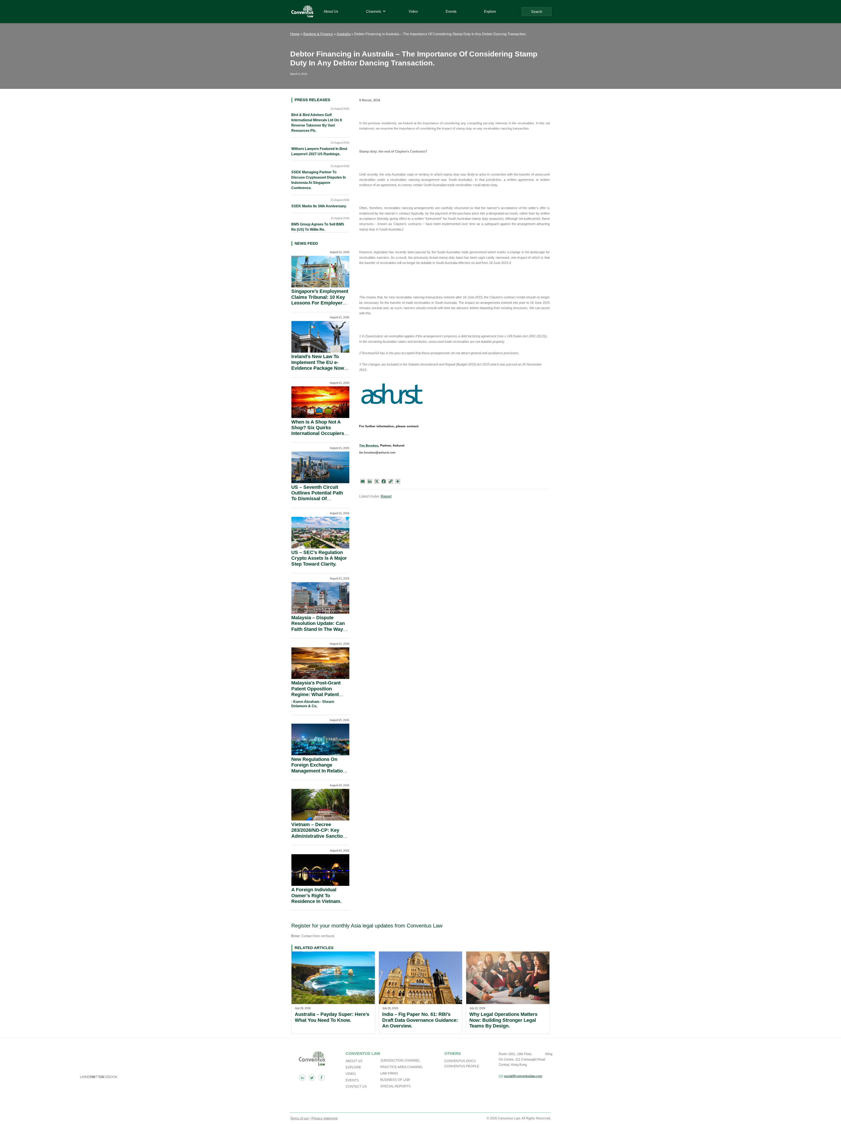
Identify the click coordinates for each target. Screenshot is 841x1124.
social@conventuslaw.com (523, 1076)
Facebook (321, 1077)
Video (351, 1074)
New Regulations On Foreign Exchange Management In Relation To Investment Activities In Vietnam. (318, 770)
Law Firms (389, 1073)
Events (352, 1080)
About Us (354, 1061)
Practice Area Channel (401, 1067)
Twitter (312, 1077)
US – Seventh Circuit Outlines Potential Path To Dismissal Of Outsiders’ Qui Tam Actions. (317, 498)
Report (386, 496)
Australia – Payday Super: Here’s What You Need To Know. (332, 1017)
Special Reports (395, 1086)
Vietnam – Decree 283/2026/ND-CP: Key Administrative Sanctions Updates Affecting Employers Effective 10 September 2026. (319, 839)
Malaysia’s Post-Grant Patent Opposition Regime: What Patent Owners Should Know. (316, 691)
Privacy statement (324, 1118)
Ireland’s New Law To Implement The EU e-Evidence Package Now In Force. (317, 365)
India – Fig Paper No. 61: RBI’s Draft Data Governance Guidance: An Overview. (420, 1020)
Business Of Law (395, 1080)
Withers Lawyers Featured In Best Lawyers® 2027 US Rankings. (319, 151)
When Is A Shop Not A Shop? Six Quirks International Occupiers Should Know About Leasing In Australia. (317, 433)
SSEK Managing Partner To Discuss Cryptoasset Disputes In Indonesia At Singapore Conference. (318, 180)
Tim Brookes (368, 445)
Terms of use (299, 1118)
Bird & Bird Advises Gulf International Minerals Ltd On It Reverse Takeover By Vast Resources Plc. (316, 122)
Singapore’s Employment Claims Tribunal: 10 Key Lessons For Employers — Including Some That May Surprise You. (319, 302)
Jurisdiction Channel (400, 1060)
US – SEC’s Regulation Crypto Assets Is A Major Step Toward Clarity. (319, 558)
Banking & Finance (318, 34)
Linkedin (302, 1077)
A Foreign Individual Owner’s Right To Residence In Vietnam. (316, 895)
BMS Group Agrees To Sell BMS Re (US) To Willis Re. (317, 226)
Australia (343, 34)
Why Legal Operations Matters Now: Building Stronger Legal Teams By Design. (503, 1020)
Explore (353, 1067)
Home (295, 34)
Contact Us (356, 1086)
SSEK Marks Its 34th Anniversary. (319, 206)
